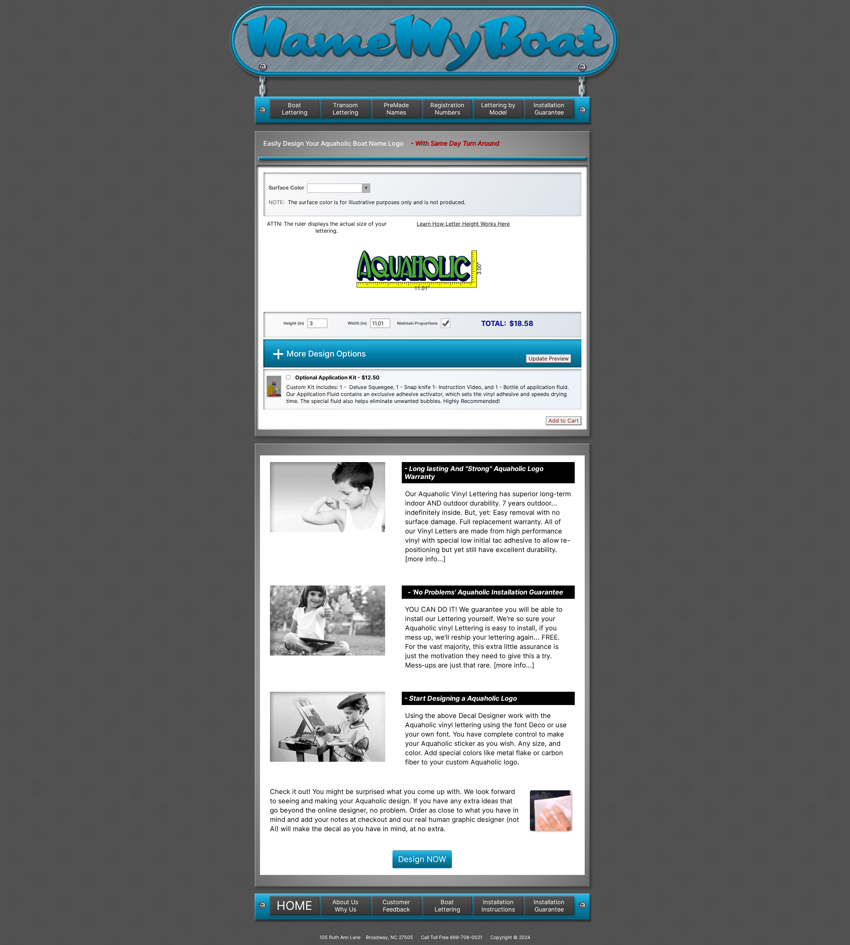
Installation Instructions (498, 906)
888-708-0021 (466, 937)
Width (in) (357, 323)
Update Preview (549, 358)
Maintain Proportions (417, 323)
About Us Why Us (345, 906)
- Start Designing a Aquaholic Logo (460, 698)
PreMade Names (396, 109)
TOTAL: (493, 323)
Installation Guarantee (549, 109)
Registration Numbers (447, 109)
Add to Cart (564, 420)
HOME (294, 905)
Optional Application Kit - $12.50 (337, 377)
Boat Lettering (294, 109)
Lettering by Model (498, 109)
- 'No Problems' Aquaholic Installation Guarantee (485, 592)
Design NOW (422, 859)
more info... (425, 559)
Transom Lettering (345, 109)
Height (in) (294, 323)
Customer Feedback (396, 906)
